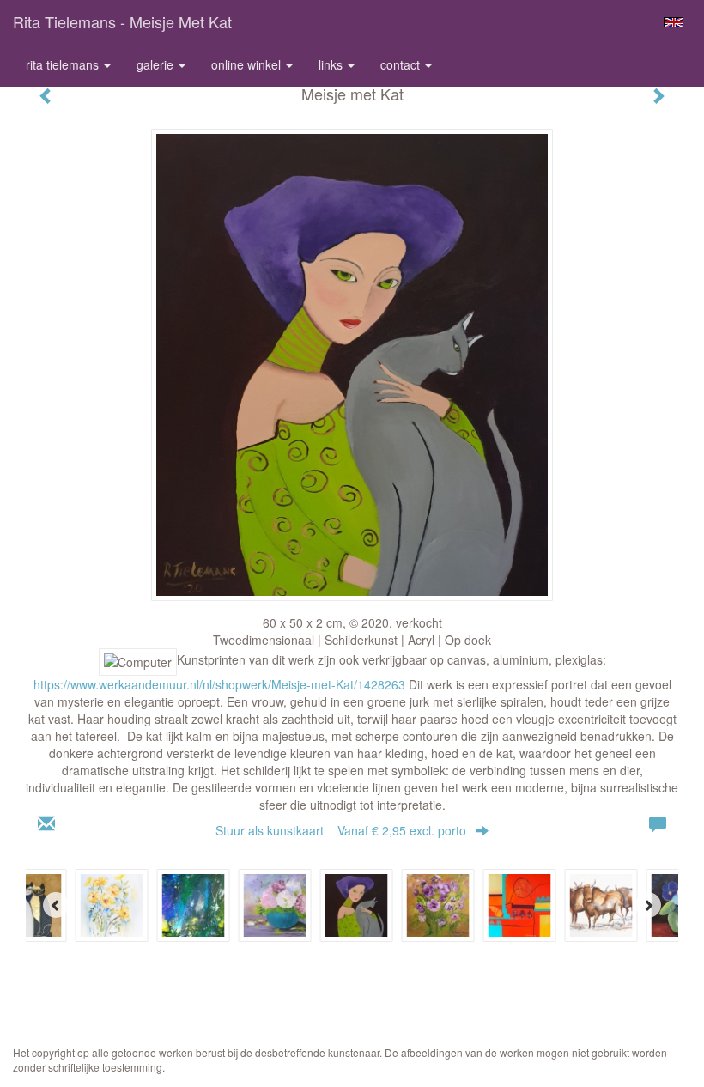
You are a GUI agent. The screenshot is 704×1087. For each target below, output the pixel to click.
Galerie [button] (157, 64)
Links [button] (332, 64)
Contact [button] (401, 64)
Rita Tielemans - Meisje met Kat (122, 21)
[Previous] (56, 905)
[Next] (648, 905)
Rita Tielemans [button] (64, 64)
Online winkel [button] (247, 64)
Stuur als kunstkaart (340, 830)
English (673, 22)
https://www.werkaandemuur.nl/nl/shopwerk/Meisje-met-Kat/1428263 (219, 684)
